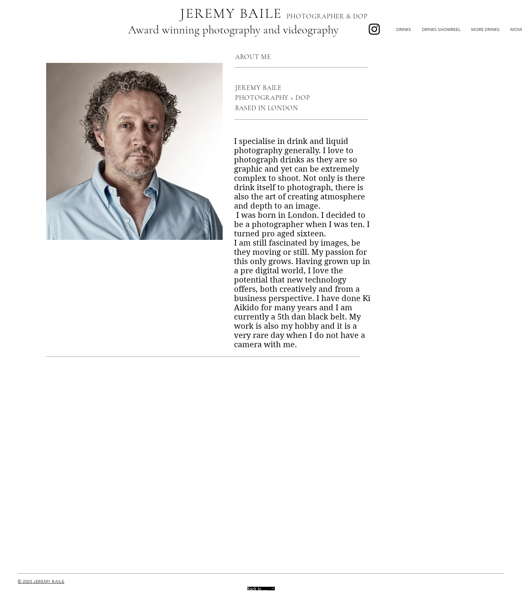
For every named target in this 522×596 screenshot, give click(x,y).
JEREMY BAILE (231, 13)
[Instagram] (374, 29)
